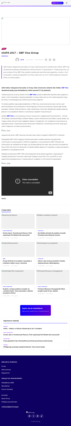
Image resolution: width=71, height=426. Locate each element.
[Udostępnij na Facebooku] (46, 59)
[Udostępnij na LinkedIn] (54, 59)
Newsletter (5, 386)
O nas (3, 366)
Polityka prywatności (9, 402)
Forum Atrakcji (7, 389)
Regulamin (5, 373)
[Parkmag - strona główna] (35, 412)
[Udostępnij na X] (50, 59)
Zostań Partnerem (57, 3)
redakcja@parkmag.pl (9, 406)
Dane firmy (5, 398)
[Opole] (35, 10)
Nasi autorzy (6, 369)
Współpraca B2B (7, 383)
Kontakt (4, 395)
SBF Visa (65, 88)
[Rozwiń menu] (67, 3)
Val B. (22, 59)
